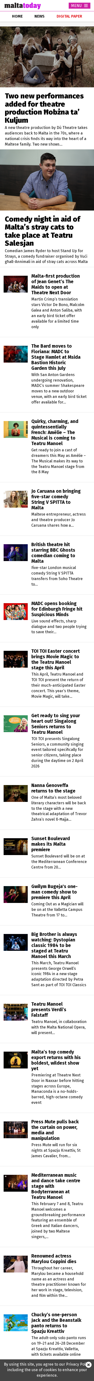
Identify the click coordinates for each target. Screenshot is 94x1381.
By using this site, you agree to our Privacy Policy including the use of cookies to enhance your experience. (47, 1370)
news (39, 16)
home (17, 16)
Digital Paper (69, 16)
